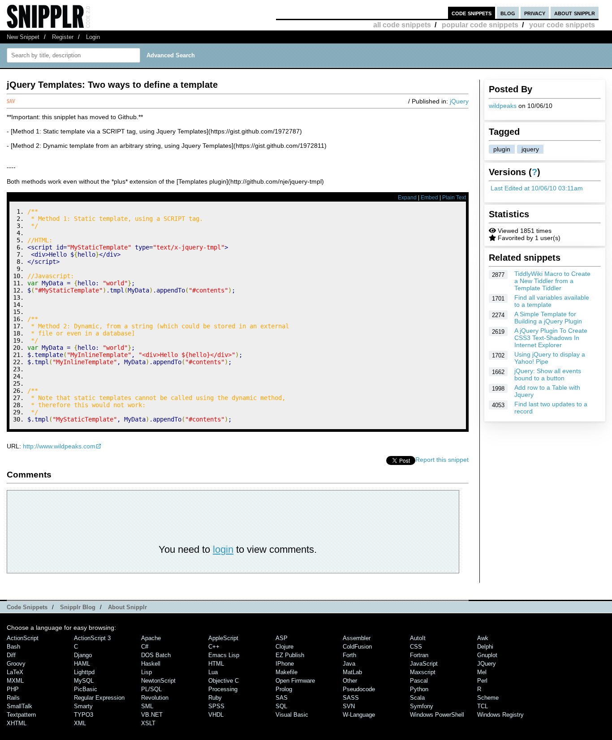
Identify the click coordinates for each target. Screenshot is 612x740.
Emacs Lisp (223, 655)
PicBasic (85, 689)
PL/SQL (151, 689)
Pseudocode (359, 689)
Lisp (146, 672)
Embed (429, 197)
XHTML (16, 723)
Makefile (286, 672)
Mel (482, 672)
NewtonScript (158, 680)
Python (419, 689)
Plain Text (454, 197)
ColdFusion (357, 646)
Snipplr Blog (77, 607)
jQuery (459, 101)
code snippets (471, 13)
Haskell (150, 663)
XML (80, 723)
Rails (13, 697)
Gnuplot (487, 655)
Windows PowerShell (437, 714)
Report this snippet (442, 459)
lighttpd (84, 672)
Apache (151, 638)
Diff (11, 655)
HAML (82, 663)
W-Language (359, 714)
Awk (482, 638)
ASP (282, 638)
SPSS (216, 706)
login (223, 549)
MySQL (84, 680)
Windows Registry (500, 714)
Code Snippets (27, 607)
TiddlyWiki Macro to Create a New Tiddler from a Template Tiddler (552, 281)
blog (507, 13)
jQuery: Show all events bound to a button (547, 374)
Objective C (223, 680)
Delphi (485, 646)
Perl (482, 680)
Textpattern (21, 714)
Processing (222, 689)
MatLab (352, 672)
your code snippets (562, 25)
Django (83, 655)
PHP (13, 689)
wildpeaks (503, 105)
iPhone (285, 663)
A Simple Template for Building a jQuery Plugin (548, 317)
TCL (482, 706)
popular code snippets (480, 25)
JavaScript (424, 663)
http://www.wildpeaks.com (59, 446)
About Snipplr (127, 607)
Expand (407, 197)
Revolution (154, 697)
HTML (216, 663)
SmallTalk (19, 706)
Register (62, 37)
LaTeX (15, 672)
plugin (501, 149)
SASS (351, 697)
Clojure (284, 646)
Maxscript (422, 672)
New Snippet (23, 37)
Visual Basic (292, 714)
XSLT (148, 723)
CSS (416, 646)
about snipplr (574, 13)
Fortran (419, 655)
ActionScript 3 (92, 638)
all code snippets (402, 25)
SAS (282, 697)
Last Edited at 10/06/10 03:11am (537, 188)
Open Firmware (295, 680)
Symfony (421, 706)
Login (93, 37)
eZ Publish (290, 655)
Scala (417, 697)
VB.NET (152, 714)
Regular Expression (99, 697)
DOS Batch (156, 655)
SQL (281, 706)
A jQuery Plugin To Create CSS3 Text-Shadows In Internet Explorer (550, 337)
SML (147, 706)
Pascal (419, 680)
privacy (534, 13)
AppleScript (223, 638)
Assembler (357, 638)
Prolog (284, 689)
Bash (13, 646)
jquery (530, 149)
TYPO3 (83, 714)
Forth (349, 655)
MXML (15, 680)
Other (350, 680)
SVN (349, 706)
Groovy (16, 663)
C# (144, 646)
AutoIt (418, 638)
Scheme (488, 697)
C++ (214, 646)
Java (349, 663)
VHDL (216, 714)
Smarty (83, 706)
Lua (213, 672)
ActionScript (23, 638)
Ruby (215, 697)
